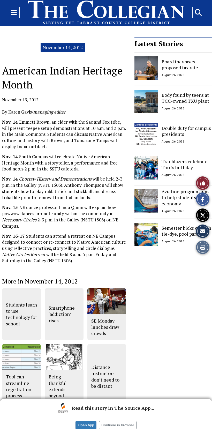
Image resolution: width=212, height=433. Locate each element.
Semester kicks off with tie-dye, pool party (186, 231)
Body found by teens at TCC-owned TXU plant (185, 98)
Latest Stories (158, 43)
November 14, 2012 (63, 47)
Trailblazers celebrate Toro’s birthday (185, 164)
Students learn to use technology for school (21, 314)
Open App (86, 425)
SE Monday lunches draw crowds (105, 327)
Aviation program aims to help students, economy (185, 197)
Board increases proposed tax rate (180, 64)
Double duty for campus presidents (186, 131)
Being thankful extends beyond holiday (58, 389)
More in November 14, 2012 (40, 281)
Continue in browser (117, 425)
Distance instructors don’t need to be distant (105, 376)
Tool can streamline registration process (18, 386)
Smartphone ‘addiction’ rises (62, 314)
